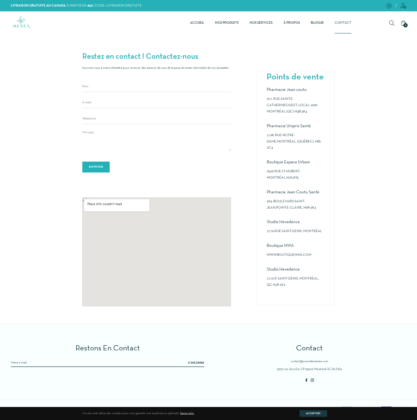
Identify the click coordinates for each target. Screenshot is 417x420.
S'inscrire (196, 362)
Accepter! (313, 413)
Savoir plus (187, 413)
